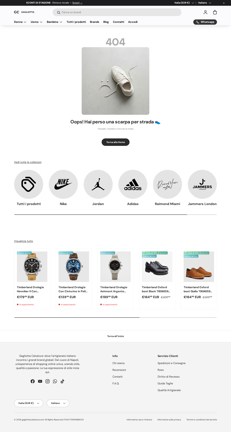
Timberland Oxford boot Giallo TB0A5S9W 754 (198, 291)
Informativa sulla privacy (169, 419)
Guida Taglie (165, 383)
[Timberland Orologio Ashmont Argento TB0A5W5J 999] (115, 266)
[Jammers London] (202, 184)
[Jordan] (98, 184)
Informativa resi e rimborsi (139, 419)
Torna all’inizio (115, 336)
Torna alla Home (115, 142)
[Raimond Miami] (167, 184)
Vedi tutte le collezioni (27, 162)
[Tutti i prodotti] (28, 184)
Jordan (98, 204)
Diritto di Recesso (169, 376)
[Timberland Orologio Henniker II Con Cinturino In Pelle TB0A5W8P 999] (32, 266)
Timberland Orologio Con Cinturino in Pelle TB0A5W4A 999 (73, 291)
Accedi (132, 22)
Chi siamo (118, 363)
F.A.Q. (115, 383)
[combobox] (117, 12)
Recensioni (119, 370)
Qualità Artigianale (169, 390)
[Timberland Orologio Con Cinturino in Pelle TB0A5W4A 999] (74, 266)
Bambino (52, 22)
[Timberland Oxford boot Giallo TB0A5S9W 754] (199, 266)
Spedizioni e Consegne (172, 363)
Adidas (133, 204)
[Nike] (63, 184)
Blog (106, 22)
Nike (63, 204)
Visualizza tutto (23, 241)
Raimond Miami (167, 204)
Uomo (35, 22)
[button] (215, 12)
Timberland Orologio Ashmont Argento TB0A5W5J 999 (113, 291)
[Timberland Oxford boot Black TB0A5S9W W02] (157, 266)
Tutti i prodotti (76, 22)
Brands (94, 22)
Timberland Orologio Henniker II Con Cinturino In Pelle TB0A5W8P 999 (30, 293)
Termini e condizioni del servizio (202, 419)
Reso (161, 370)
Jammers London (202, 204)
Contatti (118, 22)
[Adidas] (132, 184)
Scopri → (77, 2)
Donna (18, 22)
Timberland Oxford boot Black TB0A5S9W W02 (156, 291)
